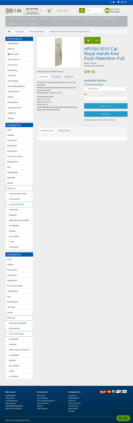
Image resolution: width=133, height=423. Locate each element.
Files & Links (13, 54)
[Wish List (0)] (118, 2)
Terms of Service (14, 59)
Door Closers (31, 19)
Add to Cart (106, 106)
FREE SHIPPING (13, 43)
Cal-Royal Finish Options (94, 84)
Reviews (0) (69, 77)
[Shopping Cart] (122, 2)
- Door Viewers (13, 236)
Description (43, 77)
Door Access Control (73, 19)
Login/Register (10, 395)
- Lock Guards (12, 247)
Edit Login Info (10, 403)
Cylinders (19, 19)
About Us (11, 49)
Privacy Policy (12, 65)
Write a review (110, 120)
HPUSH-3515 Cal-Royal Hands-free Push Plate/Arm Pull (69, 32)
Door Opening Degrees (16, 86)
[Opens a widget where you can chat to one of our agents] (123, 418)
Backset (10, 97)
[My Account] (114, 2)
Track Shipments (11, 401)
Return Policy (12, 70)
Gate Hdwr (13, 24)
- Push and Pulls (13, 199)
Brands (115, 11)
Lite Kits (23, 24)
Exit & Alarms (44, 19)
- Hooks (10, 242)
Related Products (47, 130)
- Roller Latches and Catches (18, 220)
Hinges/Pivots (57, 19)
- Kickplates (12, 215)
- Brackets (11, 231)
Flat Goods (33, 24)
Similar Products (64, 130)
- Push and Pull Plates (15, 204)
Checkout (106, 114)
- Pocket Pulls (12, 210)
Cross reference (13, 91)
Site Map (11, 118)
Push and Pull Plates (36, 32)
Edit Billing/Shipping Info (14, 406)
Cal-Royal (92, 63)
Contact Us (12, 113)
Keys (99, 19)
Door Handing (13, 81)
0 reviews (100, 120)
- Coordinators (13, 226)
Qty (85, 94)
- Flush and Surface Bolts (16, 194)
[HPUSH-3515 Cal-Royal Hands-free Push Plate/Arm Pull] (58, 52)
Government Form (14, 108)
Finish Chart (12, 75)
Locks (11, 19)
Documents (56, 77)
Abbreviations (13, 102)
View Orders (10, 398)
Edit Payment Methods (13, 408)
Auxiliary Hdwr (109, 19)
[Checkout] (125, 2)
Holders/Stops (89, 19)
